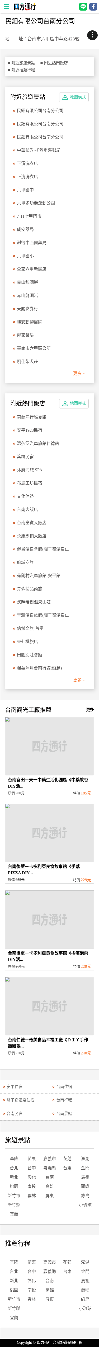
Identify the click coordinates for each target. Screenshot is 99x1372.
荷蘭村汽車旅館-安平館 (38, 575)
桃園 (14, 1186)
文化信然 (25, 496)
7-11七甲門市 (29, 216)
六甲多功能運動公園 (36, 203)
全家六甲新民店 (31, 269)
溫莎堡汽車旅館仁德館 (38, 443)
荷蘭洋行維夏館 (31, 417)
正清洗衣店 (27, 163)
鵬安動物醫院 (29, 322)
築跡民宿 (25, 456)
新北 (14, 1177)
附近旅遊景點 (23, 63)
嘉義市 (49, 1158)
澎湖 (85, 1158)
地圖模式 (78, 97)
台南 (49, 1177)
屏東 (49, 1195)
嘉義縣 (49, 1168)
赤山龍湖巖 (27, 282)
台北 (14, 1168)
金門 (85, 1168)
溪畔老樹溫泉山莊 (34, 602)
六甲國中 (25, 190)
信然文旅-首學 (30, 628)
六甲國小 (25, 256)
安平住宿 (14, 1087)
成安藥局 (25, 229)
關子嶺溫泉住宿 (20, 1100)
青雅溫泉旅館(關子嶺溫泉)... (43, 615)
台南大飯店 (27, 509)
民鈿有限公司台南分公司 (40, 110)
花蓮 (67, 1158)
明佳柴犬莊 (27, 361)
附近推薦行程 (23, 70)
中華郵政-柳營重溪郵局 (38, 150)
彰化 (31, 1177)
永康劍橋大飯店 (31, 536)
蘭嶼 (85, 1186)
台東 (67, 1168)
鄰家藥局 (25, 335)
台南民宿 (14, 1113)
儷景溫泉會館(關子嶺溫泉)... (43, 549)
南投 (31, 1186)
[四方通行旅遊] (25, 9)
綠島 (85, 1195)
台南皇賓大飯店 (31, 522)
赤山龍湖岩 (27, 295)
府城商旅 (25, 562)
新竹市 (14, 1195)
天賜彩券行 (27, 308)
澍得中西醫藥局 (31, 242)
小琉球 (85, 1205)
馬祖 (85, 1177)
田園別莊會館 (29, 655)
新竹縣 (14, 1205)
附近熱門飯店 (56, 63)
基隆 (14, 1158)
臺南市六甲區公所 (34, 348)
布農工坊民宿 (29, 483)
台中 (31, 1168)
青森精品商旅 (29, 589)
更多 (90, 710)
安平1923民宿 (29, 430)
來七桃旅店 (27, 641)
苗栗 (31, 1158)
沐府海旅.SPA (30, 470)
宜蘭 (14, 1214)
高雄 (49, 1186)
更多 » (79, 373)
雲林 (31, 1195)
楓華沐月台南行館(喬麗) (39, 668)
